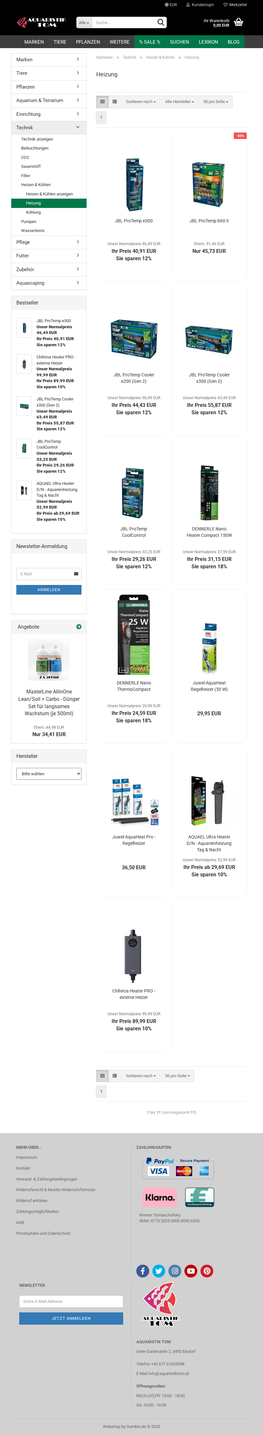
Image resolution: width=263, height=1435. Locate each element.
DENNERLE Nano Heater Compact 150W (209, 532)
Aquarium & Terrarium (39, 100)
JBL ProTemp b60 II (209, 220)
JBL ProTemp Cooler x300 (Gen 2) (209, 378)
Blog (234, 42)
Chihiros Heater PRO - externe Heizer (133, 994)
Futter (22, 256)
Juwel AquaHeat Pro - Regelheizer (134, 840)
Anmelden (49, 590)
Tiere (60, 42)
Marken (34, 42)
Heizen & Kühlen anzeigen (49, 194)
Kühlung (33, 212)
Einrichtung (28, 114)
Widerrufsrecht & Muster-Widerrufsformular (55, 1189)
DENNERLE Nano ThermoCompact (134, 686)
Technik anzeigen (37, 139)
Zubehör (25, 269)
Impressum (26, 1157)
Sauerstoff (31, 166)
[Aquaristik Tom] (41, 22)
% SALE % (149, 42)
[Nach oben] (245, 1425)
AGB (20, 1222)
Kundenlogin (202, 5)
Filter (25, 175)
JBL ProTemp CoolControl (133, 532)
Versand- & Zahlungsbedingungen (46, 1179)
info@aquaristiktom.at (168, 1373)
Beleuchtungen (34, 148)
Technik (24, 128)
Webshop (111, 1426)
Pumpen (28, 221)
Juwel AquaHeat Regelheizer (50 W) (209, 686)
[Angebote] (78, 627)
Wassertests (33, 230)
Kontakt (23, 1168)
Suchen (179, 42)
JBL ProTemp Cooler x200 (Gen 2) (134, 378)
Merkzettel (237, 5)
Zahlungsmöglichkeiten (37, 1211)
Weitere (120, 42)
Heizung (33, 203)
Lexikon (208, 42)
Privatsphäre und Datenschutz (43, 1233)
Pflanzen (88, 42)
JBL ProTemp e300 (134, 220)
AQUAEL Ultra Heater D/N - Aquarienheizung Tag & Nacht (209, 843)
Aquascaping (30, 283)
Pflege (23, 242)
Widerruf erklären (31, 1200)
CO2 (25, 157)
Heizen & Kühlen (36, 184)
